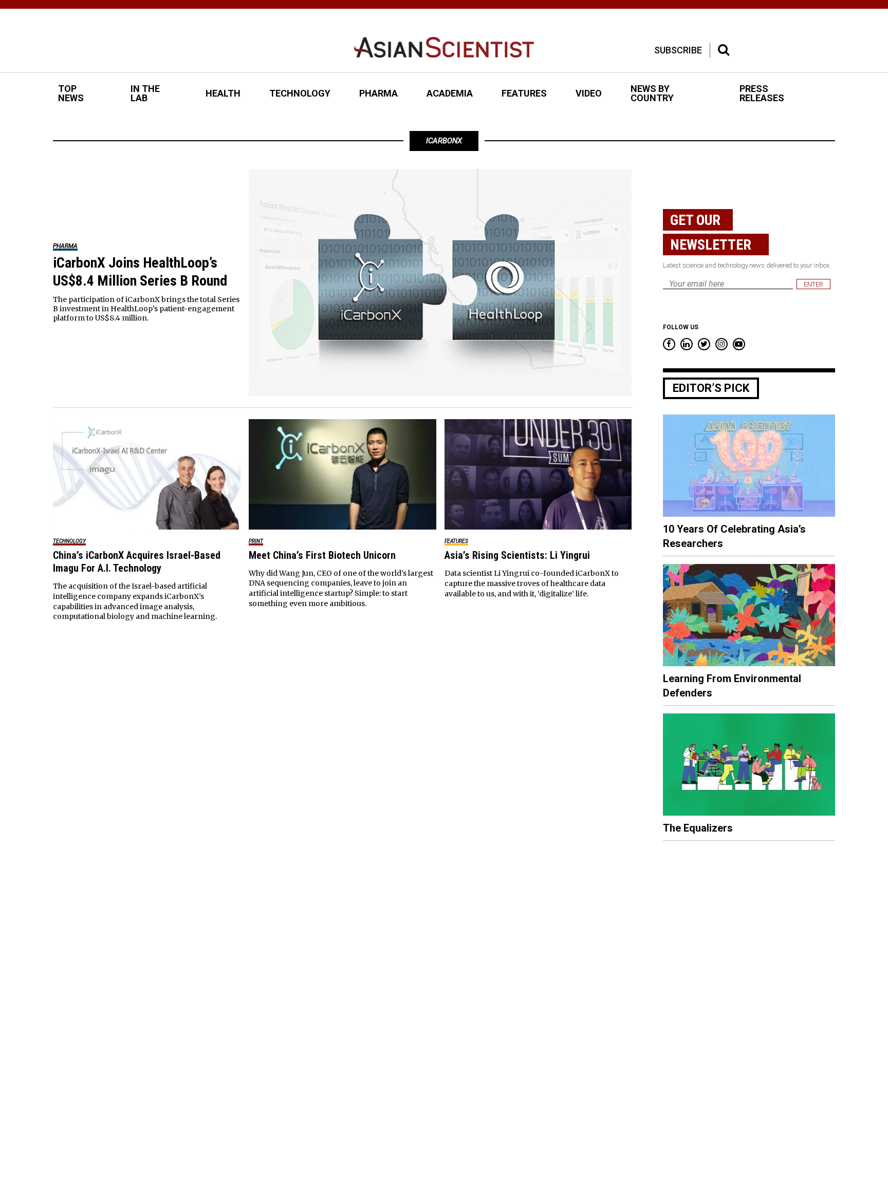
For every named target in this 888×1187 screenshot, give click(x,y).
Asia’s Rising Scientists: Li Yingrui (517, 555)
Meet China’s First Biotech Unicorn (322, 555)
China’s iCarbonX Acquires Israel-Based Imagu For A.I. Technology (136, 561)
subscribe (678, 50)
